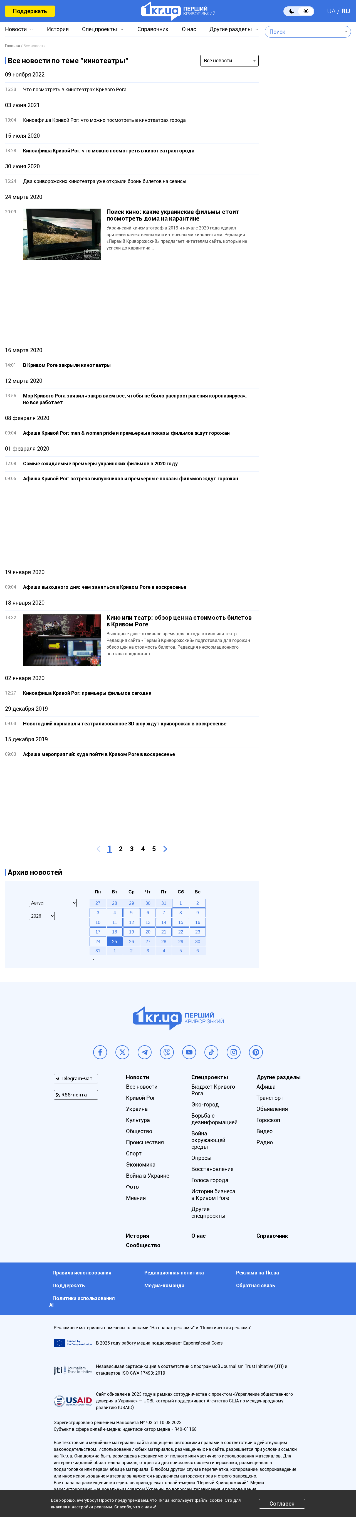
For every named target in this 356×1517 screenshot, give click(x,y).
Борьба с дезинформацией (214, 1119)
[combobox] (304, 31)
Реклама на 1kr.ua (257, 1273)
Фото (132, 1187)
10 (97, 922)
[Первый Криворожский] (178, 11)
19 (131, 931)
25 (114, 941)
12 (131, 922)
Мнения (136, 1198)
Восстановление (212, 1169)
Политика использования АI (82, 1301)
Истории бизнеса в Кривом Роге (213, 1194)
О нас (189, 29)
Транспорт (269, 1097)
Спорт (134, 1153)
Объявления (272, 1109)
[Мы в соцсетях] (100, 1052)
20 (147, 931)
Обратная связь (255, 1285)
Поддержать (30, 11)
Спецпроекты (99, 29)
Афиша (266, 1086)
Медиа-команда (164, 1285)
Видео (264, 1131)
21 (163, 931)
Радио (264, 1142)
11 (114, 922)
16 (197, 922)
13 (147, 922)
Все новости (141, 1086)
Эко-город (205, 1104)
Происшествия (145, 1142)
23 (197, 931)
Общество (139, 1131)
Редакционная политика (174, 1273)
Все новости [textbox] (218, 60)
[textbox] (304, 31)
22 (180, 931)
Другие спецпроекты (208, 1212)
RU (345, 11)
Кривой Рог (140, 1097)
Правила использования (82, 1273)
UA (331, 11)
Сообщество (143, 1245)
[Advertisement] (132, 303)
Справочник (153, 29)
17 (97, 931)
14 (163, 922)
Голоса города (209, 1180)
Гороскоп (268, 1120)
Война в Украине (147, 1175)
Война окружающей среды (208, 1140)
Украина (137, 1109)
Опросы (201, 1158)
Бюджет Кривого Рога (213, 1090)
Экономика (140, 1164)
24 (97, 941)
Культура (138, 1120)
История (58, 29)
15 (180, 922)
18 (114, 931)
